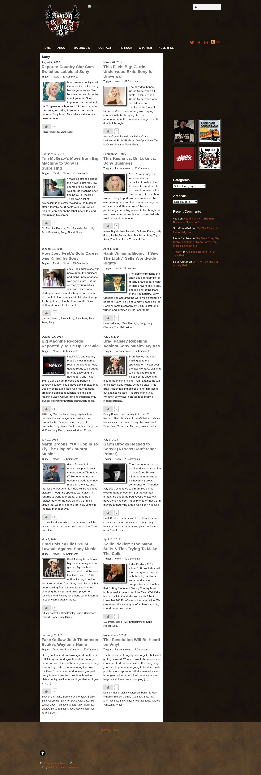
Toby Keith (58, 430)
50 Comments (70, 459)
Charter (145, 47)
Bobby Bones (110, 414)
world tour (47, 530)
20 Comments (132, 459)
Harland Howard (50, 318)
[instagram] (206, 42)
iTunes (118, 696)
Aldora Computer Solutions (63, 767)
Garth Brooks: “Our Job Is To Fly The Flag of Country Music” (70, 449)
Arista (106, 136)
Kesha (150, 231)
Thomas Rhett (137, 239)
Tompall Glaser (66, 708)
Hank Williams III (123, 418)
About (62, 47)
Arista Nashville (50, 132)
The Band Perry (119, 239)
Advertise (166, 47)
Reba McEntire (66, 422)
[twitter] (192, 42)
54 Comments (142, 351)
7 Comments (142, 649)
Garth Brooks (79, 522)
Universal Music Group (126, 144)
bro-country (48, 522)
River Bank (150, 422)
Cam (63, 132)
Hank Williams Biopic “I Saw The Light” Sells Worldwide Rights (130, 258)
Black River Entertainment (130, 622)
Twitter (153, 426)
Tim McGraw (75, 232)
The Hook (125, 47)
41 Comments (80, 173)
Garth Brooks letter (130, 518)
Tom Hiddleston (123, 327)
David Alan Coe (79, 700)
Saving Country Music (54, 763)
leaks (146, 418)
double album (62, 522)
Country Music (111, 692)
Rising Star (137, 422)
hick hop (92, 522)
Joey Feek (81, 318)
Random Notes (61, 173)
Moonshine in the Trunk (116, 422)
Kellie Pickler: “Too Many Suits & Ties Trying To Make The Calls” (130, 549)
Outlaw (45, 708)
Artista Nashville (51, 613)
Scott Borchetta (50, 232)
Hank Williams (111, 323)
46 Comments (70, 351)
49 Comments (132, 81)
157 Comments (90, 649)
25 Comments (80, 263)
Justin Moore (83, 418)
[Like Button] (46, 126)
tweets (144, 426)
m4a (145, 696)
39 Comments (132, 558)
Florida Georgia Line (63, 418)
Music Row (75, 704)
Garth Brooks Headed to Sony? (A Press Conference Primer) (130, 449)
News (56, 76)
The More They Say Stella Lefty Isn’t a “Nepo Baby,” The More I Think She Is (196, 242)
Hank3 (138, 418)
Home (47, 47)
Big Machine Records (53, 228)
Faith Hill (122, 140)
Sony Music (117, 426)
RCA (87, 526)
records (114, 700)
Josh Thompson (59, 704)
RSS (218, 42)
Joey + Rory (67, 318)
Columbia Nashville (59, 700)
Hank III (145, 692)
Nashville (88, 704)
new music (56, 526)
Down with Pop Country (66, 649)
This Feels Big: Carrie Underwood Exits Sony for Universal (128, 71)
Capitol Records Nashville (125, 136)
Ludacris (155, 418)
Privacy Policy (110, 729)
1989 (44, 414)
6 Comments (131, 268)
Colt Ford (140, 414)
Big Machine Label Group (62, 414)
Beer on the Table (51, 696)
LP (140, 696)
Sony (70, 132)
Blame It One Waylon (74, 696)
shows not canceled (128, 522)
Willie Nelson (49, 712)
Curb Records (74, 228)
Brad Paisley (127, 414)
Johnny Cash (130, 696)
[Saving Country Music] (62, 36)
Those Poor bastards (138, 700)
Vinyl (119, 704)
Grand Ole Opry (137, 140)
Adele (106, 231)
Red (78, 422)
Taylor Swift (67, 426)
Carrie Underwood (86, 613)
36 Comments (70, 554)
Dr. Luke (141, 231)
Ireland (45, 526)
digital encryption (130, 692)
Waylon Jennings (85, 708)
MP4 (106, 700)
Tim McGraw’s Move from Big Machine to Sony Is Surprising (70, 163)
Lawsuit (46, 617)
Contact (104, 47)
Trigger (45, 76)
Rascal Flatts (49, 422)
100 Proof (108, 622)
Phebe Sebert (118, 235)
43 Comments (142, 168)
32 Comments (70, 76)
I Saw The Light (129, 323)
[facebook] (199, 42)
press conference (73, 526)
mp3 (152, 696)
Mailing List (83, 47)
